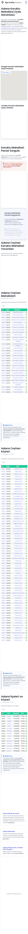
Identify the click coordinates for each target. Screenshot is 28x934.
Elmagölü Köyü (18, 538)
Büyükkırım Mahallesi (18, 327)
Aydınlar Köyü (18, 484)
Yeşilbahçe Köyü (18, 635)
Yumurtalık (9, 746)
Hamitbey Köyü (18, 556)
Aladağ (9, 721)
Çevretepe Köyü (18, 509)
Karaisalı (9, 731)
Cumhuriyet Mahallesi (18, 332)
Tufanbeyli (9, 743)
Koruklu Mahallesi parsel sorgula (12, 27)
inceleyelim (11, 822)
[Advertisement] (14, 49)
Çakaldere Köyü (18, 501)
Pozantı (9, 738)
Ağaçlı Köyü (18, 471)
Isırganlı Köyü (18, 563)
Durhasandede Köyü (18, 531)
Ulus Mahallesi (18, 389)
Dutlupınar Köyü (18, 533)
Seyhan (9, 716)
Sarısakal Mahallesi (18, 378)
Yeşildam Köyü (18, 638)
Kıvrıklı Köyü (18, 580)
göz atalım (6, 839)
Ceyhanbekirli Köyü (18, 499)
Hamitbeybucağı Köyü (18, 558)
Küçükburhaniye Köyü (18, 593)
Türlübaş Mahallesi (18, 387)
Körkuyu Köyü (18, 588)
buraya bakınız (19, 853)
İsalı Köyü (18, 573)
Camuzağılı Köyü (18, 496)
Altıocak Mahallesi (18, 315)
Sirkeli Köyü (18, 608)
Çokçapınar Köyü (18, 516)
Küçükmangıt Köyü (18, 595)
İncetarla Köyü (18, 568)
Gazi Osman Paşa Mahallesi (18, 345)
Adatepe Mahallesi (18, 312)
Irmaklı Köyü (18, 561)
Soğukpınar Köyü (18, 610)
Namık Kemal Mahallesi (17, 375)
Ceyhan (9, 723)
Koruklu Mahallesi (18, 363)
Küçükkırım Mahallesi (18, 365)
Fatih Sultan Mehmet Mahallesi (18, 340)
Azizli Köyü (18, 486)
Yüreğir (9, 718)
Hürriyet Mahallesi (18, 348)
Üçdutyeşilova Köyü (18, 625)
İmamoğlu (9, 728)
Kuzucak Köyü (18, 590)
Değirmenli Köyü (18, 523)
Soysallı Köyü (18, 613)
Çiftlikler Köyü (18, 513)
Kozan (9, 736)
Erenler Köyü (18, 541)
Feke (9, 726)
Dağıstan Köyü (18, 518)
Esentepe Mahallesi (17, 337)
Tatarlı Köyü (18, 615)
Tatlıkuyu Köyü (18, 618)
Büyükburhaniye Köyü (18, 494)
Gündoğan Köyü (18, 546)
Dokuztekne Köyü (18, 528)
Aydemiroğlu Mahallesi (18, 317)
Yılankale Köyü (18, 640)
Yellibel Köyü (18, 630)
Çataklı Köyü (18, 504)
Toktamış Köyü (18, 620)
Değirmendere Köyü (18, 521)
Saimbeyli (9, 741)
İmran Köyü (18, 566)
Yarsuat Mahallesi (18, 392)
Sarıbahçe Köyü (18, 603)
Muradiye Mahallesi (18, 373)
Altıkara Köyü (18, 481)
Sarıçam (9, 751)
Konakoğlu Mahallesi (18, 360)
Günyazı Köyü (18, 551)
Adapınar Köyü (18, 469)
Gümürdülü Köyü (18, 543)
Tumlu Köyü (18, 623)
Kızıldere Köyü (18, 583)
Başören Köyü (18, 489)
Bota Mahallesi (18, 322)
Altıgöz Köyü (18, 479)
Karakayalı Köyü (18, 576)
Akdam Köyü (18, 476)
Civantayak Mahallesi (18, 330)
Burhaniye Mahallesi (18, 325)
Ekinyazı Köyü (18, 536)
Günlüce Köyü (18, 548)
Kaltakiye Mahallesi (18, 355)
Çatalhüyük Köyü (18, 506)
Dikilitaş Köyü (18, 526)
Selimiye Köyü (18, 605)
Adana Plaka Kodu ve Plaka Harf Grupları (13, 848)
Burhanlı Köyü (18, 491)
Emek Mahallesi (18, 335)
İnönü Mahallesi (18, 350)
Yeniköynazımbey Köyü (18, 633)
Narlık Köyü (18, 598)
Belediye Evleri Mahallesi (18, 320)
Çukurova (9, 748)
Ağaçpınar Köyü (18, 474)
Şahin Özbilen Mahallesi (17, 380)
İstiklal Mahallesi (17, 353)
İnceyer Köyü (18, 571)
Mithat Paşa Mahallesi (18, 368)
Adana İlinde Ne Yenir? (11, 813)
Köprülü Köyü (18, 585)
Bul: (3, 306)
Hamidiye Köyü (18, 553)
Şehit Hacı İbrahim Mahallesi (18, 383)
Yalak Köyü (18, 628)
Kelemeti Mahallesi (18, 358)
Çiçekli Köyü (18, 511)
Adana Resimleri (9, 831)
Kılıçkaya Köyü (18, 578)
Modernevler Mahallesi (18, 370)
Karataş (9, 733)
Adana (3, 312)
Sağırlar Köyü (18, 600)
